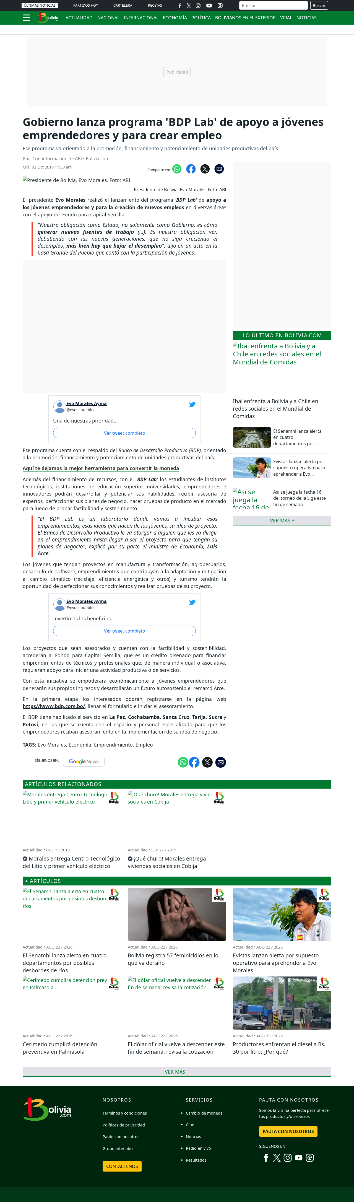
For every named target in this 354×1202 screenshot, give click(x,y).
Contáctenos (122, 1166)
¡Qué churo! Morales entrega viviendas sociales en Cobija (167, 862)
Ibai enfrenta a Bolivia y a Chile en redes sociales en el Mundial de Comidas (275, 408)
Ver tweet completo (124, 433)
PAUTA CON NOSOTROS (288, 1131)
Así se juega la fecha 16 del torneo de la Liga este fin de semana (299, 498)
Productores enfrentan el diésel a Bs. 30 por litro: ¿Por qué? (279, 1047)
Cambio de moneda (204, 1113)
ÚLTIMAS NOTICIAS (40, 5)
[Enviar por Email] (219, 168)
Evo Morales (52, 744)
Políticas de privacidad (124, 1125)
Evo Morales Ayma (86, 403)
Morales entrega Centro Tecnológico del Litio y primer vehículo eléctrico (71, 862)
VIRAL (286, 18)
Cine (190, 1124)
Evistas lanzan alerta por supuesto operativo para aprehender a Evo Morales (299, 470)
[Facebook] (180, 5)
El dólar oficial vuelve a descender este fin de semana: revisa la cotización (176, 1047)
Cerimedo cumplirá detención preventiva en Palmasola (60, 1047)
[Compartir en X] (205, 168)
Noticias (193, 1136)
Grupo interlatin (118, 1148)
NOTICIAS (306, 18)
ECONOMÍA (175, 18)
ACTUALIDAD (79, 18)
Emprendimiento (113, 744)
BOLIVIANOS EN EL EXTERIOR (245, 18)
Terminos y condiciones (125, 1113)
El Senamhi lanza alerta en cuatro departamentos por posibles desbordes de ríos (297, 443)
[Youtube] (209, 5)
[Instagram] (198, 5)
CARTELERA (122, 5)
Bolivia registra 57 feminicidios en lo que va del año (173, 959)
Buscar (319, 5)
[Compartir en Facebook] (191, 168)
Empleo (144, 744)
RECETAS (155, 5)
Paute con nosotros (121, 1136)
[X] (189, 5)
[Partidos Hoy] (220, 5)
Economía (80, 744)
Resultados (196, 1160)
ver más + (282, 520)
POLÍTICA (201, 18)
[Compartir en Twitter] (207, 762)
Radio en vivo (198, 1148)
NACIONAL (108, 18)
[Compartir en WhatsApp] (177, 168)
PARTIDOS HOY (85, 5)
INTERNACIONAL (141, 18)
